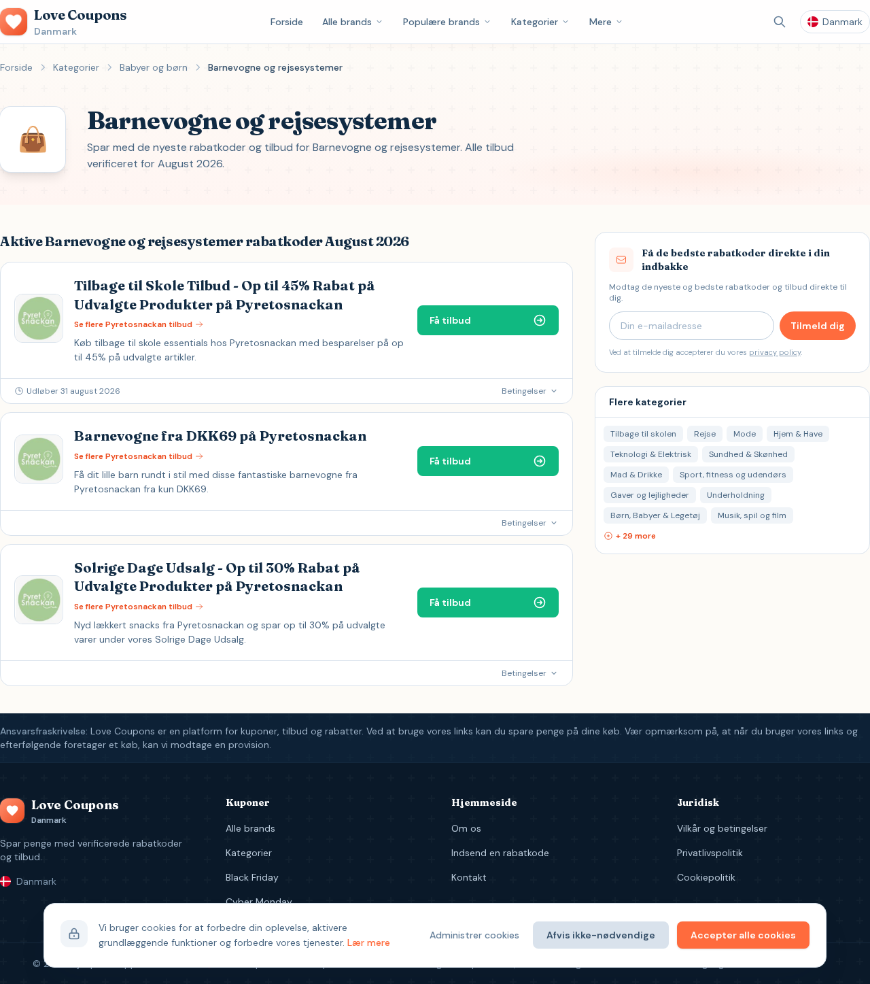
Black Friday (252, 877)
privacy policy (775, 352)
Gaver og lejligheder (649, 495)
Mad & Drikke (636, 474)
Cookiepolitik (706, 877)
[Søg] (779, 22)
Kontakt (469, 877)
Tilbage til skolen (643, 433)
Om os (466, 828)
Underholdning (736, 495)
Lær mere (368, 942)
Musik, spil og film (752, 515)
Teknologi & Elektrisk (650, 454)
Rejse (705, 433)
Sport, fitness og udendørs (733, 474)
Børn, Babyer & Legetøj (655, 515)
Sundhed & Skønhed (748, 454)
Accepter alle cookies (743, 935)
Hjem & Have (797, 433)
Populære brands (441, 22)
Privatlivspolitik (710, 853)
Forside (287, 22)
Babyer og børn (154, 67)
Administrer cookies (474, 935)
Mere (600, 22)
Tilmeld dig (817, 326)
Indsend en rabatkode (500, 853)
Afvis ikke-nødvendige (600, 935)
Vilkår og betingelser (722, 828)
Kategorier (534, 22)
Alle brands (347, 22)
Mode (744, 433)
